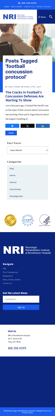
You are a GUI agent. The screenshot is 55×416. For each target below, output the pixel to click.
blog (12, 168)
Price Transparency (10, 272)
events (12, 175)
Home (6, 6)
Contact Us (29, 6)
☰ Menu (42, 17)
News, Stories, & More (12, 279)
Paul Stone (14, 87)
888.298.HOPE (29, 3)
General (13, 182)
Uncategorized (16, 196)
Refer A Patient (43, 6)
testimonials (15, 189)
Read (11, 133)
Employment (16, 6)
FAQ (4, 268)
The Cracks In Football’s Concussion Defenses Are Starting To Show (24, 96)
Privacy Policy (27, 412)
